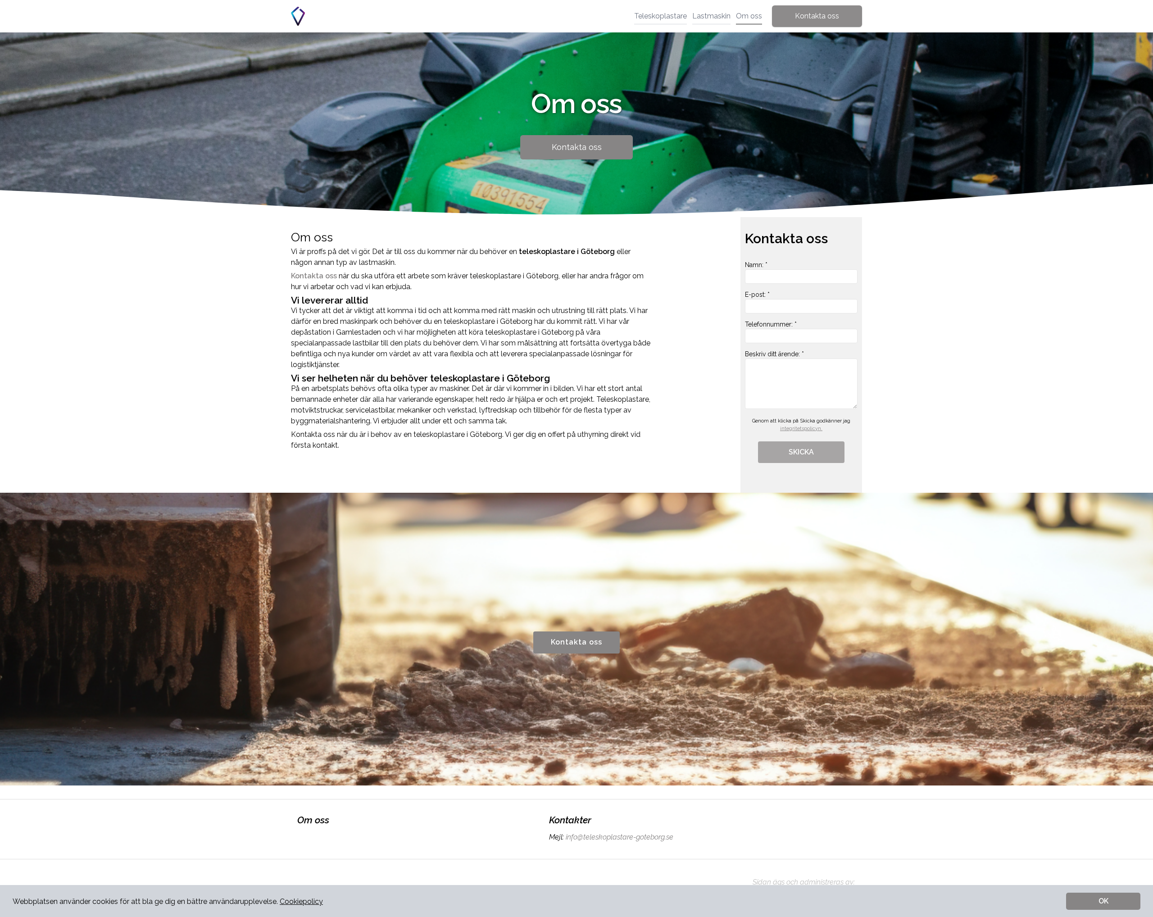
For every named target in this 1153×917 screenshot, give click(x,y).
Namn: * (756, 264)
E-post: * (757, 294)
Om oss (749, 16)
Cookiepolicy (301, 901)
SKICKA (801, 452)
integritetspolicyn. (801, 428)
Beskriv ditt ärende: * (774, 354)
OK (1103, 901)
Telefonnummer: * (771, 324)
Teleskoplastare (660, 16)
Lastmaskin (711, 16)
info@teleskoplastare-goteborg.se (619, 837)
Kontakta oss (817, 16)
